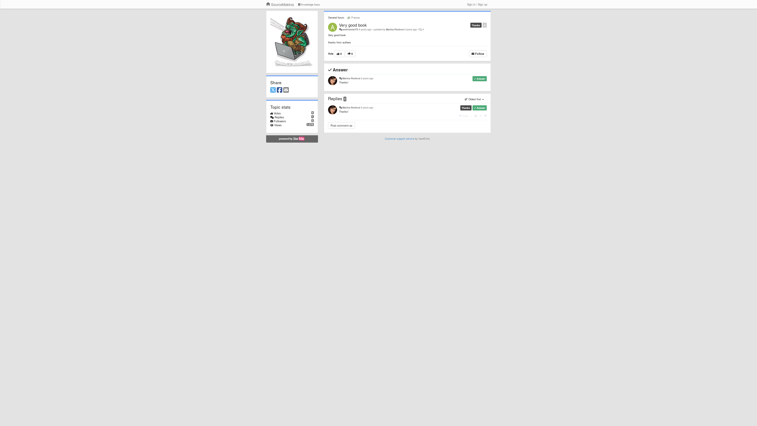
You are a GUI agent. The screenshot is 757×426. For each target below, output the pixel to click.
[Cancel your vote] (481, 116)
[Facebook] (279, 90)
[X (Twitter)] (273, 90)
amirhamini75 (350, 29)
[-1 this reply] (485, 116)
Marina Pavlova (395, 29)
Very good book (353, 25)
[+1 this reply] (476, 116)
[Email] (286, 90)
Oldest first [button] (475, 99)
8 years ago (367, 78)
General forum (336, 17)
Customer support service (399, 138)
